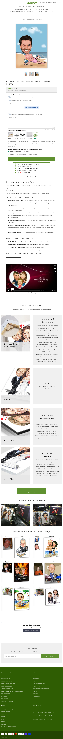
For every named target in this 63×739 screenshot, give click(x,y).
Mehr (40, 11)
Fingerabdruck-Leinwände (23, 9)
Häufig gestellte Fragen (7, 709)
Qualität (35, 691)
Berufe (35, 14)
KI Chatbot (4, 696)
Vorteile (3, 721)
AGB (34, 681)
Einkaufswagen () (52, 2)
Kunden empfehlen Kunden (8, 726)
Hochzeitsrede (5, 698)
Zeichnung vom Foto (7, 688)
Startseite (23, 19)
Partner (3, 714)
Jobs (2, 719)
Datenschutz (36, 686)
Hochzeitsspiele (32, 11)
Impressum (36, 678)
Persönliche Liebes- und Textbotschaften (12, 691)
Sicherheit (35, 693)
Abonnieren (50, 656)
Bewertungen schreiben (31, 630)
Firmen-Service (5, 711)
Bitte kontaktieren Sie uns (13, 257)
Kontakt (3, 724)
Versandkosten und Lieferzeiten (41, 688)
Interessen (48, 11)
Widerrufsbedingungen (39, 683)
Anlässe (27, 14)
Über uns (35, 676)
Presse (3, 716)
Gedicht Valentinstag (7, 701)
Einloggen (42, 2)
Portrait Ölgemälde (41, 9)
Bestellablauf (36, 696)
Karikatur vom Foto (25, 6)
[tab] (26, 74)
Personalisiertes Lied (17, 11)
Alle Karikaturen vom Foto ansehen (31, 491)
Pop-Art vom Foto (38, 6)
